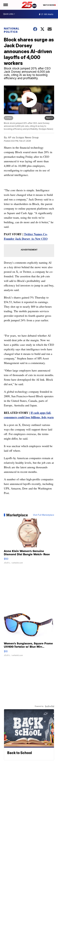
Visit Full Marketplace (43, 515)
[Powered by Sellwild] (49, 706)
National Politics (11, 30)
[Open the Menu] (5, 5)
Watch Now (48, 5)
